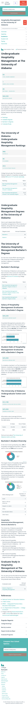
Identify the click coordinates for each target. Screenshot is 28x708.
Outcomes (4, 44)
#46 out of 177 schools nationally (15, 177)
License (8, 613)
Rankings (5, 117)
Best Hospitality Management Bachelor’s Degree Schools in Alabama (9, 286)
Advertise (3, 682)
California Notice (5, 697)
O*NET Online (6, 601)
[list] (14, 31)
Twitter (3, 686)
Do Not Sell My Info (6, 699)
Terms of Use (4, 693)
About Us (3, 671)
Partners (3, 684)
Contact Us (3, 675)
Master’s (4, 237)
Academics (4, 36)
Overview (3, 31)
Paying (3, 41)
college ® (7, 3)
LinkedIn (4, 691)
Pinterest (4, 688)
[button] (25, 22)
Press (2, 673)
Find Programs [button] (23, 3)
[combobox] (15, 3)
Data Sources (4, 679)
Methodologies (4, 680)
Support (3, 677)
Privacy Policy (5, 695)
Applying (3, 34)
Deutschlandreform (17, 612)
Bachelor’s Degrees (7, 122)
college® (4, 668)
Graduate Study (6, 124)
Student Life (4, 39)
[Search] (15, 3)
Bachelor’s (5, 234)
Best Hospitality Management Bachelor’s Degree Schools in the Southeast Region (10, 292)
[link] (14, 31)
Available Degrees (7, 119)
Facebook (4, 689)
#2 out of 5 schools (12, 276)
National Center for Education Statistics (13, 599)
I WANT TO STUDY (7, 647)
